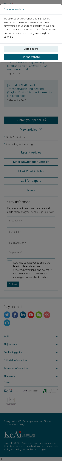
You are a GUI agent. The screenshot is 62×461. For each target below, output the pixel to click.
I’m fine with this (31, 57)
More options (31, 49)
